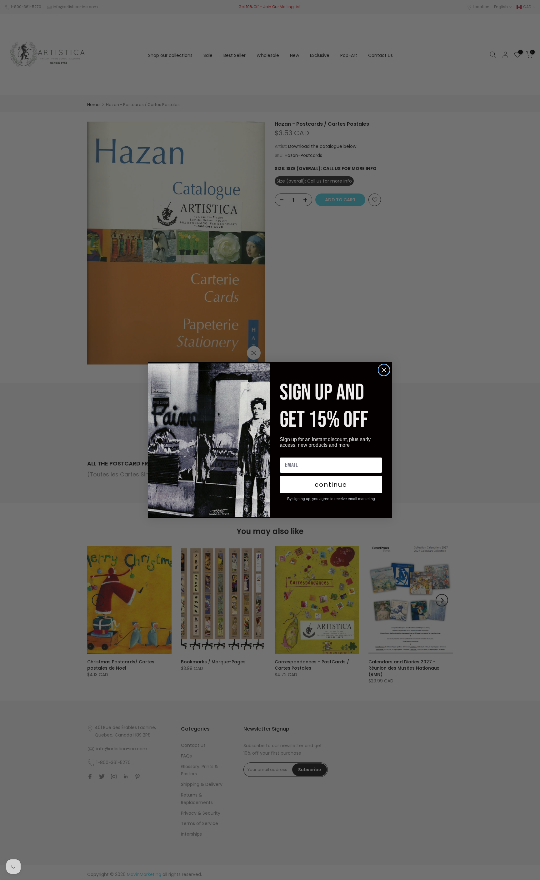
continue (331, 484)
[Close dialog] (383, 370)
